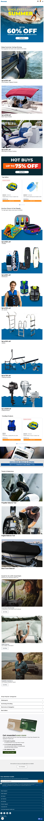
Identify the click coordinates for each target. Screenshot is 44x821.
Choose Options (12, 439)
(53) (7, 199)
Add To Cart (11, 200)
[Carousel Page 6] (22, 443)
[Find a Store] (37, 1)
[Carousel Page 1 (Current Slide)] (19, 204)
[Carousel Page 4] (20, 443)
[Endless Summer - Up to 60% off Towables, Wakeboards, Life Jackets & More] (22, 24)
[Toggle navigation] (42, 1)
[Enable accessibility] (2, 818)
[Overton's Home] (4, 1)
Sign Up (40, 781)
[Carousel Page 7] (23, 443)
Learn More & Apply (9, 752)
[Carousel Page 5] (21, 443)
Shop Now (22, 38)
